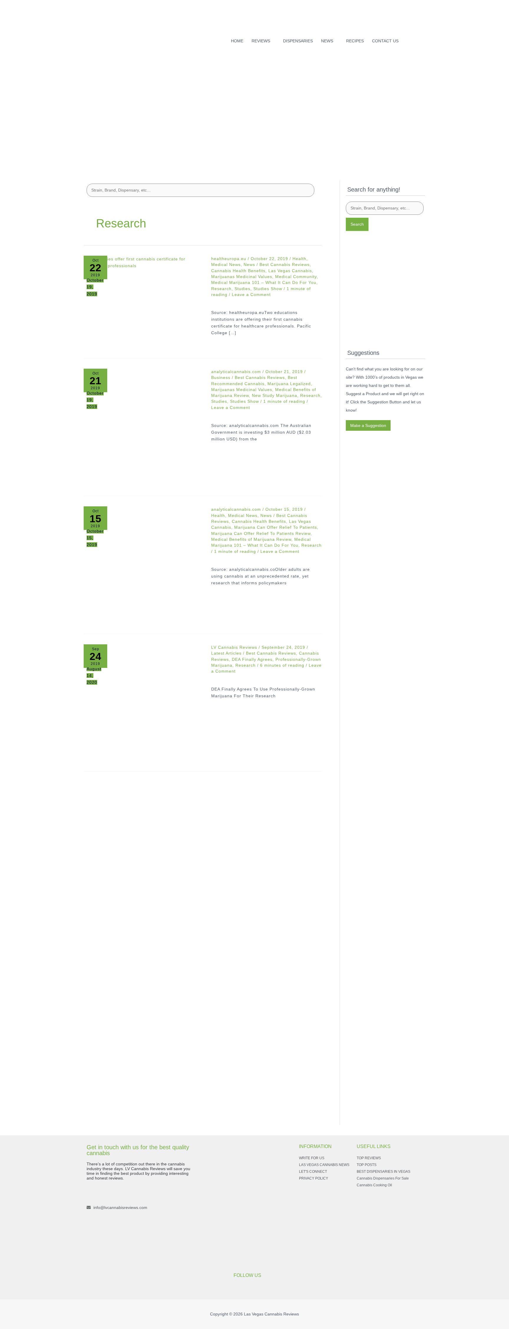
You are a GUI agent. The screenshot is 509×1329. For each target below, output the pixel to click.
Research (221, 288)
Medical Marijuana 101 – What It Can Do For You (263, 282)
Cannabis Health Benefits (238, 270)
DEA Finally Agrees (252, 659)
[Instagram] (423, 39)
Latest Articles (226, 653)
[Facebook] (414, 39)
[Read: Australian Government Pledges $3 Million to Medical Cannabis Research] (143, 428)
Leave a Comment (251, 294)
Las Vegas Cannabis (290, 270)
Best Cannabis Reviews (285, 264)
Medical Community (296, 276)
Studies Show (267, 288)
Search (357, 224)
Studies (242, 288)
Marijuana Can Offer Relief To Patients (275, 527)
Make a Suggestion (368, 425)
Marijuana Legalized (289, 383)
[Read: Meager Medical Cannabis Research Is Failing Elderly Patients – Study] (143, 566)
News (249, 264)
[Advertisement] (254, 123)
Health (299, 258)
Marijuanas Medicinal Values (241, 276)
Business (220, 377)
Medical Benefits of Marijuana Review (251, 539)
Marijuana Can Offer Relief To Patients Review (260, 533)
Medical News (226, 264)
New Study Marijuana (274, 395)
